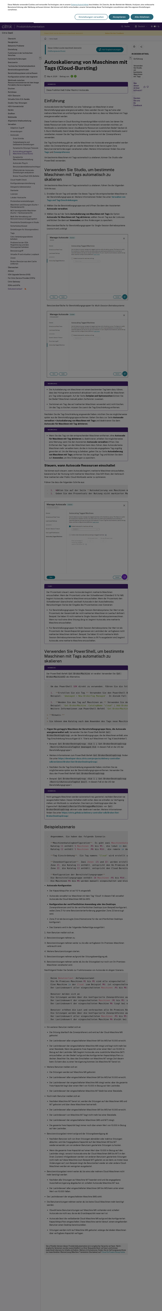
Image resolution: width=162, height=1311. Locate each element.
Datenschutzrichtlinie (79, 5)
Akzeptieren (119, 17)
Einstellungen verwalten (91, 17)
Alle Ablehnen (142, 17)
